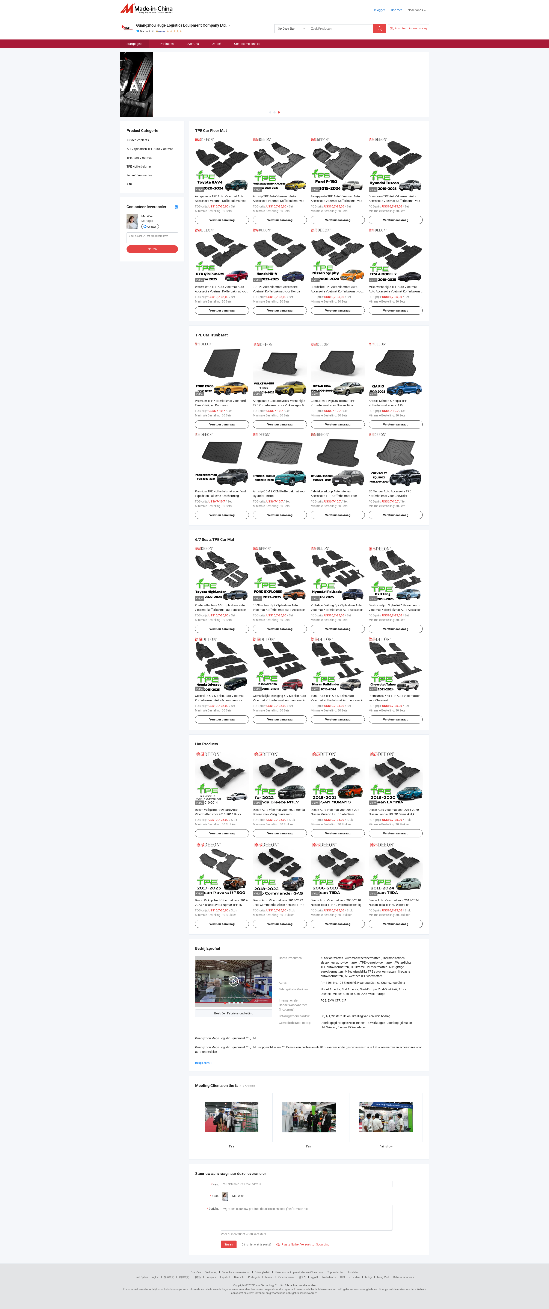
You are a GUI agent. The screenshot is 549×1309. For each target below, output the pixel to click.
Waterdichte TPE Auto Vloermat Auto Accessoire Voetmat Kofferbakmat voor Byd (221, 291)
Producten (167, 44)
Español (225, 1277)
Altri (129, 184)
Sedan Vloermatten (139, 175)
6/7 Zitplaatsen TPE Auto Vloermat (150, 149)
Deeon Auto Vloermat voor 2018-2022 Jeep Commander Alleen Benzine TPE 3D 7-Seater (279, 904)
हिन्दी (342, 1277)
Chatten (152, 226)
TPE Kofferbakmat (139, 166)
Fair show (386, 1146)
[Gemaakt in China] (147, 8)
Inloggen (380, 10)
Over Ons (193, 44)
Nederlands (329, 1277)
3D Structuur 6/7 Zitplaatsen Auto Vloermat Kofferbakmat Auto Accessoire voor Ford (279, 609)
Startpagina (134, 44)
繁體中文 (184, 1277)
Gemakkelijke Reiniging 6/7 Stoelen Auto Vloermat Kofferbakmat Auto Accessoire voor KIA (279, 700)
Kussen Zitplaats (138, 140)
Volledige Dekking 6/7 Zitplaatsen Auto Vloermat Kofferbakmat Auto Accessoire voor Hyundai (337, 609)
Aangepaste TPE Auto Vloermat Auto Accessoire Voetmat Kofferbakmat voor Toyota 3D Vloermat (221, 200)
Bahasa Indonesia (403, 1277)
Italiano (269, 1277)
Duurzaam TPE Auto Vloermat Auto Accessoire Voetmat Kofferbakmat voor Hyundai (395, 200)
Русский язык (286, 1277)
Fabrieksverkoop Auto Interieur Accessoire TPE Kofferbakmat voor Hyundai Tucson (334, 495)
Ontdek (216, 44)
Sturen (228, 1244)
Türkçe (368, 1277)
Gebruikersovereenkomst (236, 1272)
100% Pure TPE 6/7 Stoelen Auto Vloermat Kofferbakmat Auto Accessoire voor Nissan (337, 700)
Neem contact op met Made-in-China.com (299, 1272)
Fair (231, 1146)
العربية (314, 1277)
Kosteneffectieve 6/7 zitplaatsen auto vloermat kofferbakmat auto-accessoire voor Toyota (221, 609)
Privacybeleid (262, 1272)
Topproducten (335, 1272)
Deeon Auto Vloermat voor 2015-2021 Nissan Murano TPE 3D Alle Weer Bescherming (336, 814)
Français (211, 1277)
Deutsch (239, 1277)
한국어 (302, 1277)
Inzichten (353, 1272)
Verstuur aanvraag (222, 220)
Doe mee (396, 10)
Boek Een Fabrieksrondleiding (233, 1013)
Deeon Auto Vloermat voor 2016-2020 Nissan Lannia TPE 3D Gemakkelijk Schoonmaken (394, 814)
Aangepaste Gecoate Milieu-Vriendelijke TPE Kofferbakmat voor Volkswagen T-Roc (279, 405)
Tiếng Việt (383, 1277)
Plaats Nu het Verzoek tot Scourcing (302, 1244)
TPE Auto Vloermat (139, 158)
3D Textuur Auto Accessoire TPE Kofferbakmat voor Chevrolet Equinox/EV (390, 495)
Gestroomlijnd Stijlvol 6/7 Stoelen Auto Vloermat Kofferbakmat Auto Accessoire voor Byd (395, 609)
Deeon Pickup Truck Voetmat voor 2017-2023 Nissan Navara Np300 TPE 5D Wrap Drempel (221, 904)
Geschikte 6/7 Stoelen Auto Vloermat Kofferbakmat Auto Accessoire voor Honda (219, 700)
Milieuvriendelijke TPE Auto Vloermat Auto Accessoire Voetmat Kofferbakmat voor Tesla (395, 291)
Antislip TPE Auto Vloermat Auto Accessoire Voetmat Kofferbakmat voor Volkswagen (279, 200)
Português (254, 1277)
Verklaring (211, 1272)
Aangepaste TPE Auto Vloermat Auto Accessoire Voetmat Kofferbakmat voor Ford (337, 200)
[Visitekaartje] (176, 207)
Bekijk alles (202, 1063)
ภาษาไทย (354, 1277)
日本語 (197, 1277)
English (155, 1277)
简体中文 (169, 1277)
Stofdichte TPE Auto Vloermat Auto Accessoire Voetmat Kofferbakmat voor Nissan (337, 291)
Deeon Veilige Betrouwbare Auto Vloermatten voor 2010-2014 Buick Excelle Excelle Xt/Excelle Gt (218, 814)
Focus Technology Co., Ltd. (268, 1285)
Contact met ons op (247, 44)
